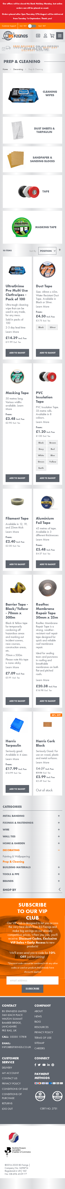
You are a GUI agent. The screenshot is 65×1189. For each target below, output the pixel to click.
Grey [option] (41, 449)
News (38, 1016)
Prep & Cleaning (13, 861)
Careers (39, 1048)
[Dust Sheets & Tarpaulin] (32, 130)
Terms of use (42, 1037)
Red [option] (53, 449)
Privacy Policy (43, 1032)
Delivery (7, 1067)
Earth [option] (41, 468)
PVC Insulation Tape (44, 397)
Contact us (9, 1078)
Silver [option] (53, 327)
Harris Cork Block (45, 743)
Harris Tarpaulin (13, 743)
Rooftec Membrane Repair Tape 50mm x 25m (47, 611)
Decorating (18, 69)
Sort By (32, 250)
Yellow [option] (52, 461)
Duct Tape (44, 286)
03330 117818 (18, 1037)
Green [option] (41, 461)
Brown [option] (52, 442)
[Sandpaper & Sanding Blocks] (32, 159)
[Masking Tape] (32, 227)
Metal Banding (14, 815)
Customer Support (9, 26)
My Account (10, 1073)
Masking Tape (17, 392)
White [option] (41, 455)
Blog (37, 1021)
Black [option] (41, 327)
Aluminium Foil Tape (45, 520)
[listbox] (47, 328)
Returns (7, 1103)
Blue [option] (53, 455)
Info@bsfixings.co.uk (16, 1047)
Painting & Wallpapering (16, 856)
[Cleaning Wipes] (32, 93)
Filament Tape (17, 518)
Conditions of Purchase (12, 1096)
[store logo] (16, 35)
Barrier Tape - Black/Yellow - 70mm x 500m (17, 611)
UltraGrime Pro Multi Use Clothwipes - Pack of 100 (17, 292)
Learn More (12, 332)
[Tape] (32, 191)
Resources (41, 1027)
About (38, 1011)
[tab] (32, 848)
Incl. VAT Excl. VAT (33, 26)
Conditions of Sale (15, 1089)
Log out (7, 1109)
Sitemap (39, 1043)
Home (5, 69)
